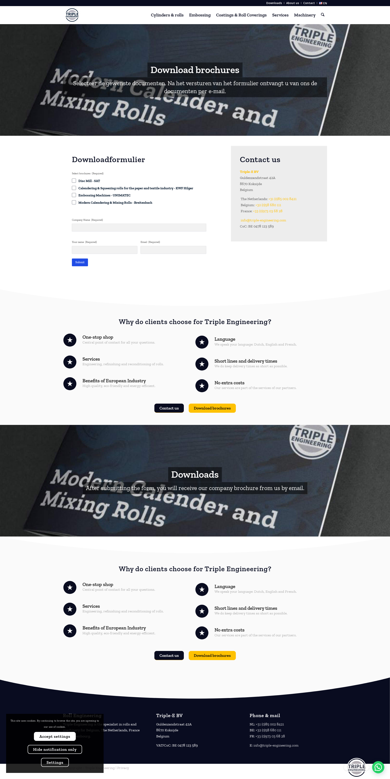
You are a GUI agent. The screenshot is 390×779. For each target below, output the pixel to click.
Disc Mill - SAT (89, 181)
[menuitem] (274, 3)
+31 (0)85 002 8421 (283, 199)
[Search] (322, 15)
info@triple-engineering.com (263, 220)
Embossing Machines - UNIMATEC (104, 195)
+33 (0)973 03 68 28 (268, 211)
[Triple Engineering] (72, 15)
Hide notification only (55, 749)
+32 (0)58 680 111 (268, 205)
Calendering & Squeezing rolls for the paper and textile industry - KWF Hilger (135, 188)
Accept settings (54, 736)
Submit (79, 262)
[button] (378, 767)
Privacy (123, 768)
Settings (55, 762)
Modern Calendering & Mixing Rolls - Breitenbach (115, 202)
